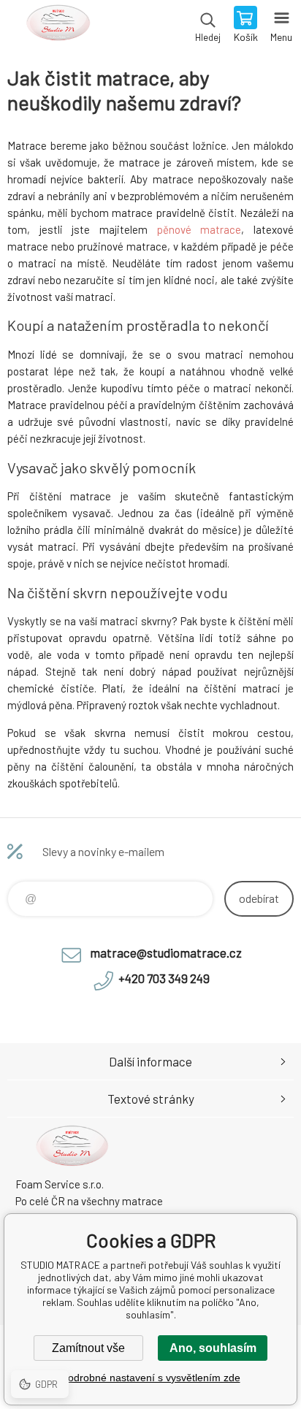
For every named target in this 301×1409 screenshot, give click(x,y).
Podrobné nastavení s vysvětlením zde (150, 1377)
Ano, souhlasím (212, 1348)
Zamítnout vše (88, 1348)
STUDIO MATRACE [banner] (57, 25)
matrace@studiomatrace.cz (166, 952)
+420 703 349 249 (164, 978)
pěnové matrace (199, 229)
